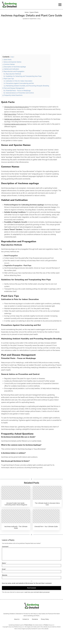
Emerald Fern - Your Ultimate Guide (46, 526)
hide (12, 57)
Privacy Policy (45, 619)
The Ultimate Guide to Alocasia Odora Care (47, 504)
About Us (16, 619)
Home (26, 12)
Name (4, 563)
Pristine (46, 625)
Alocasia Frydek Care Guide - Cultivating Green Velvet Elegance (16, 504)
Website (4, 575)
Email (4, 569)
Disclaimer (35, 619)
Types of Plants (34, 12)
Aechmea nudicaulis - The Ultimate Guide (15, 527)
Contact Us (26, 619)
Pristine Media (28, 625)
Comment (5, 546)
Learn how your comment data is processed (36, 592)
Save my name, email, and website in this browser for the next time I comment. (27, 583)
